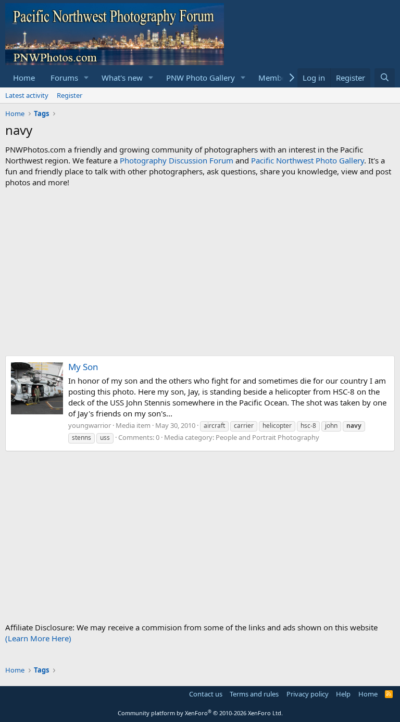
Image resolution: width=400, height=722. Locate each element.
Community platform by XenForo (200, 713)
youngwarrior (89, 425)
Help (343, 694)
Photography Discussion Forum (176, 160)
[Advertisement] (200, 272)
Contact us (205, 694)
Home (24, 77)
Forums (64, 77)
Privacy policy (307, 694)
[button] (86, 77)
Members (275, 77)
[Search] (384, 77)
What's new (122, 77)
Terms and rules (254, 694)
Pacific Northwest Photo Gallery (307, 160)
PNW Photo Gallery (200, 77)
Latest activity (26, 95)
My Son (83, 367)
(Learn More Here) (38, 638)
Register (69, 95)
